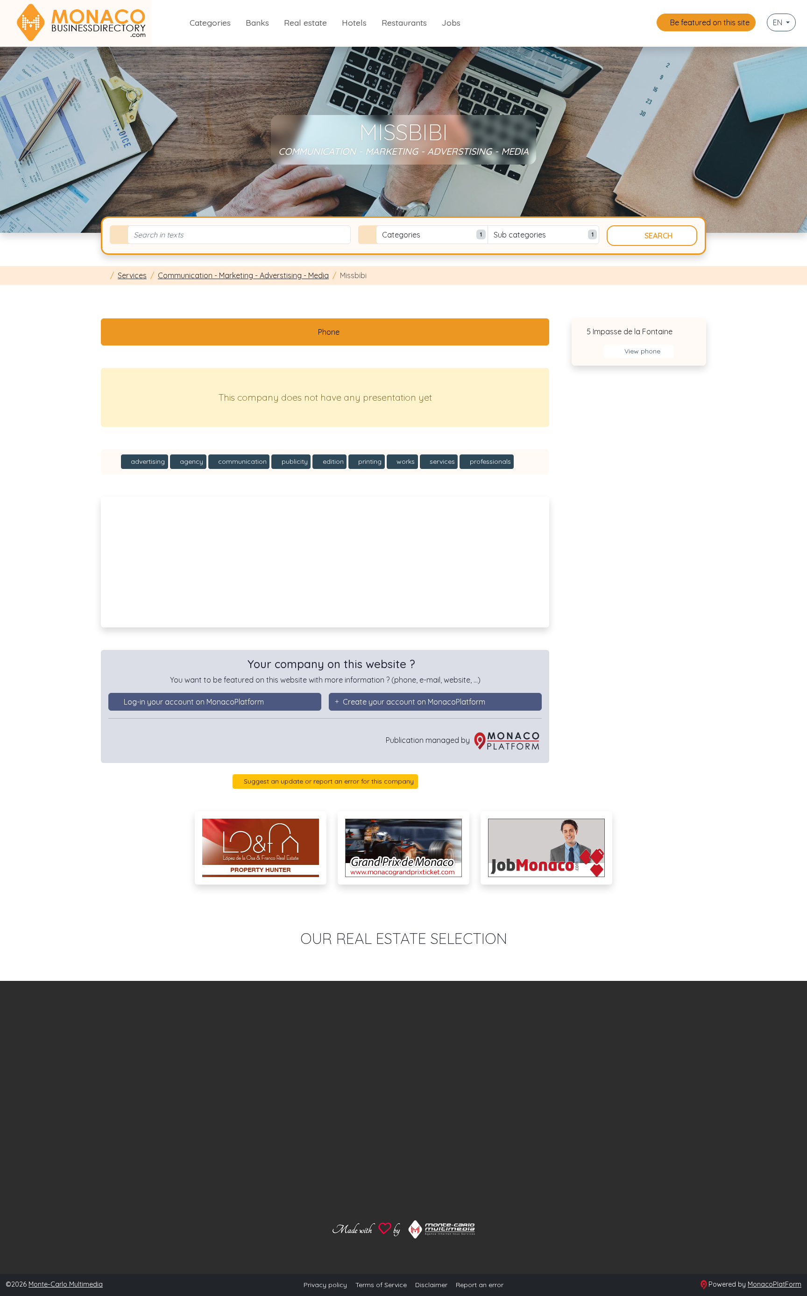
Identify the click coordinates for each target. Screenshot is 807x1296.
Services (132, 275)
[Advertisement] (325, 562)
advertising (147, 461)
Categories (210, 22)
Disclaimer (431, 1285)
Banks (257, 22)
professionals (489, 461)
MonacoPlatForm (774, 1284)
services (441, 461)
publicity (294, 461)
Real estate (305, 22)
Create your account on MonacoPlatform (414, 701)
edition (332, 461)
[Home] (103, 275)
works (405, 461)
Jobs (451, 22)
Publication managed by (429, 740)
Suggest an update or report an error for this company (328, 781)
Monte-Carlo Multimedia (65, 1284)
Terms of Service (381, 1285)
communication (241, 461)
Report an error (479, 1285)
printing (369, 461)
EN (778, 22)
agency (190, 461)
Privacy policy (325, 1285)
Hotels (354, 22)
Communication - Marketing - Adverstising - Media (243, 275)
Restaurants (404, 22)
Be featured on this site (709, 22)
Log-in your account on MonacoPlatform (194, 701)
